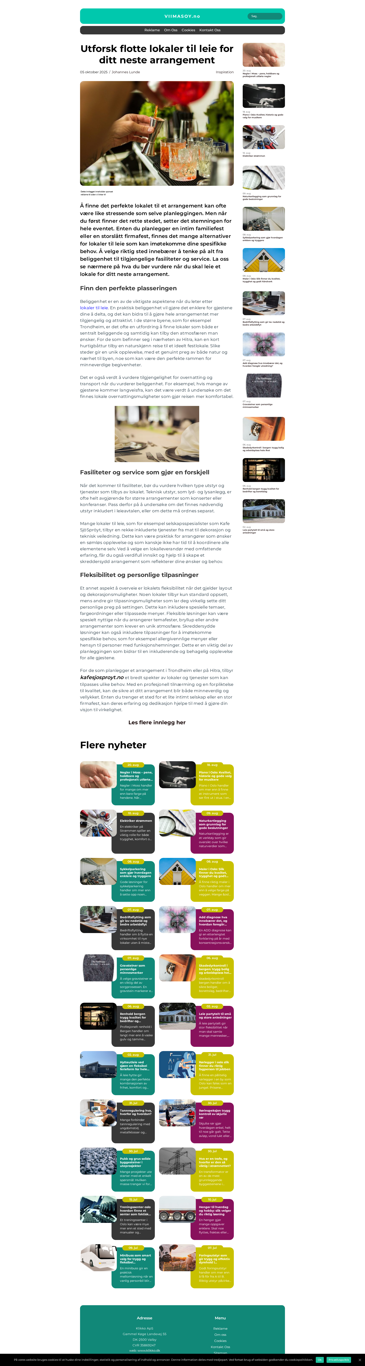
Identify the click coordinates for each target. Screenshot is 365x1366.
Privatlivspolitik (339, 1359)
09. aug (212, 813)
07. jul (212, 1248)
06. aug (212, 958)
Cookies (188, 30)
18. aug (212, 765)
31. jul (212, 1055)
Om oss (170, 30)
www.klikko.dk (149, 1350)
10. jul (212, 1199)
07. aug (133, 910)
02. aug (212, 1006)
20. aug (133, 765)
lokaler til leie (94, 307)
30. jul (212, 1103)
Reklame (152, 30)
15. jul (133, 1199)
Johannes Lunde (126, 72)
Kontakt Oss (210, 30)
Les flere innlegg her (157, 722)
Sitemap (220, 1353)
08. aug (133, 861)
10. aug (133, 813)
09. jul (133, 1248)
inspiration (225, 72)
